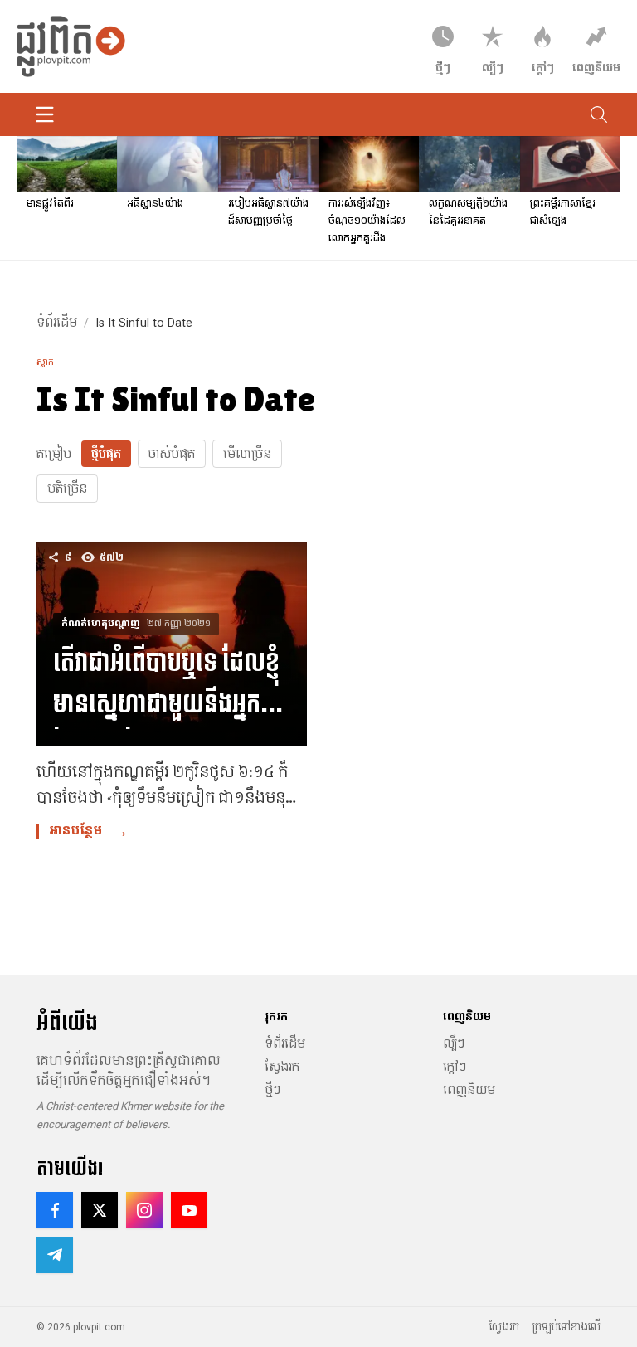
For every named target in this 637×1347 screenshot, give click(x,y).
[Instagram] (144, 1210)
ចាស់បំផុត (171, 453)
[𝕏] (99, 1210)
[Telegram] (54, 1255)
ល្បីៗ (453, 1043)
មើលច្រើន (247, 453)
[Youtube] (189, 1210)
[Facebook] (54, 1210)
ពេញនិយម (469, 1090)
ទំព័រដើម (56, 323)
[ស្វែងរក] (598, 114)
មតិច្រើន (67, 488)
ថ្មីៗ (272, 1090)
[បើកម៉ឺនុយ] (45, 114)
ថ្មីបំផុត (106, 453)
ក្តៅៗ (454, 1066)
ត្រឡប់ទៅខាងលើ (566, 1327)
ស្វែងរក (282, 1066)
